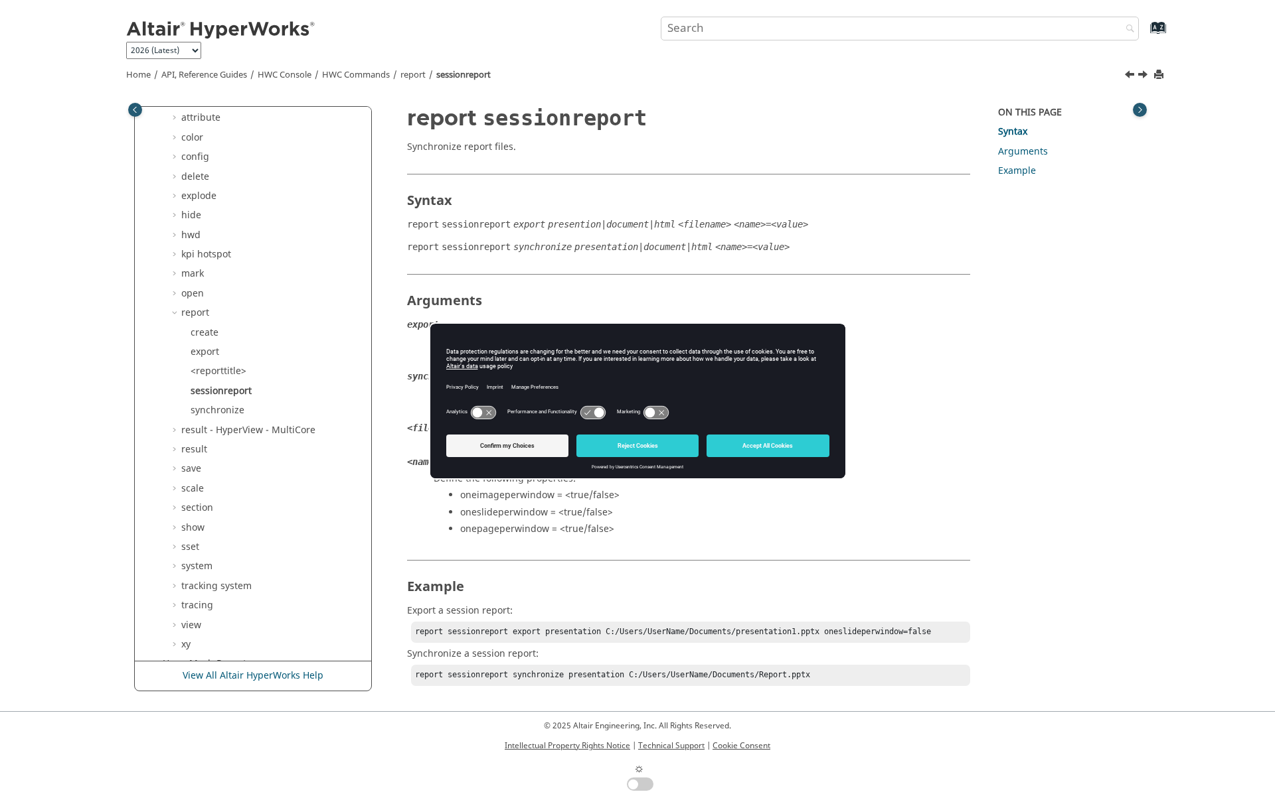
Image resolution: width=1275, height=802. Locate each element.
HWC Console (284, 75)
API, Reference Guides (204, 75)
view (191, 625)
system (196, 566)
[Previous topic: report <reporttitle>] (1131, 76)
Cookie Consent (741, 746)
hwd (191, 235)
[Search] (1127, 29)
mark (192, 274)
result (194, 449)
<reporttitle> (218, 371)
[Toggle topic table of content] (1140, 110)
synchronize (217, 410)
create (204, 333)
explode (198, 196)
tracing (197, 605)
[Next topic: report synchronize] (1144, 76)
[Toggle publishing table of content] (135, 110)
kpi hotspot (206, 254)
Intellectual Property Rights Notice (567, 746)
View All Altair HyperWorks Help (253, 676)
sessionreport (463, 75)
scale (192, 489)
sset (190, 547)
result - (248, 430)
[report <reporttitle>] (1131, 76)
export (205, 352)
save (191, 469)
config (195, 157)
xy (186, 644)
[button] (176, 118)
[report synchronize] (1144, 76)
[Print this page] (1160, 75)
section (197, 508)
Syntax (1012, 132)
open (192, 294)
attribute (200, 118)
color (192, 138)
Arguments (1023, 152)
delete (195, 177)
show (193, 528)
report (413, 75)
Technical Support (671, 746)
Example (1017, 171)
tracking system (216, 586)
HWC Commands (356, 75)
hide (191, 215)
